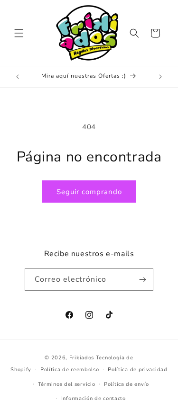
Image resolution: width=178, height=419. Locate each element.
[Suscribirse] (142, 279)
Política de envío (126, 384)
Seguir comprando (89, 191)
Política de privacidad (137, 369)
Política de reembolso (69, 369)
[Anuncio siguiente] (160, 76)
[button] (19, 33)
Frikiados (81, 357)
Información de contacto (93, 398)
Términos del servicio (66, 384)
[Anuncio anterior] (17, 76)
